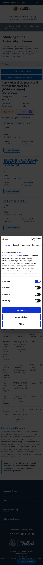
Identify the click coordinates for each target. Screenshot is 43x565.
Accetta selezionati (21, 317)
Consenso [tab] (6, 245)
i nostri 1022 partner (14, 256)
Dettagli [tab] (16, 245)
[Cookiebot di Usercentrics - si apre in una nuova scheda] (31, 239)
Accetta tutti (21, 310)
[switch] (38, 287)
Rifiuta (21, 324)
